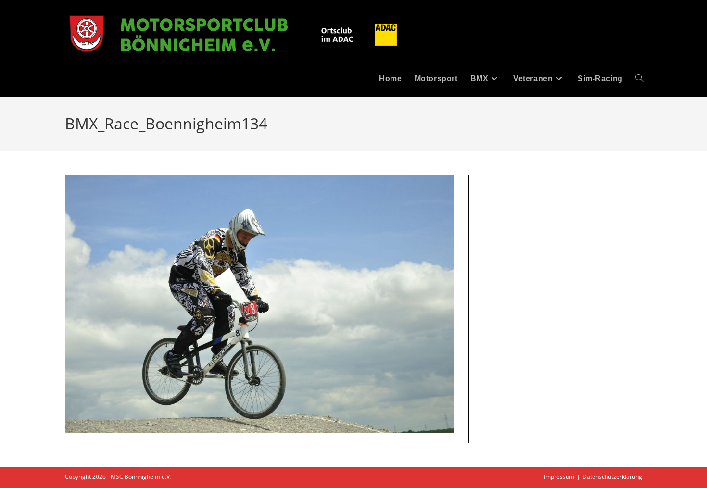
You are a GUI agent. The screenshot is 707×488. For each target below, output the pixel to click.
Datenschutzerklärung (612, 477)
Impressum (559, 477)
